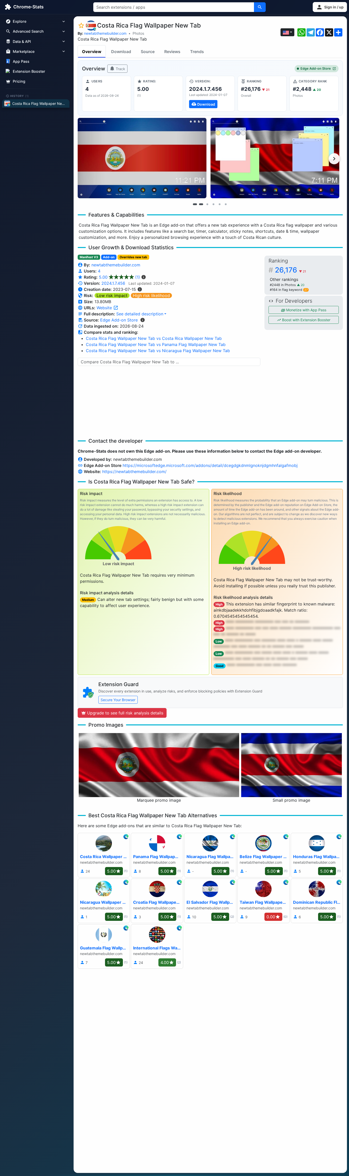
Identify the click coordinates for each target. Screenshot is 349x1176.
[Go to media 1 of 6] (195, 204)
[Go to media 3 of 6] (207, 204)
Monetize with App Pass (305, 310)
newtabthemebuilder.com (105, 33)
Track (120, 69)
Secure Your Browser (118, 700)
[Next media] (334, 158)
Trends (197, 51)
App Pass (21, 61)
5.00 (119, 277)
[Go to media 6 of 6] (226, 204)
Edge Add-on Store (315, 68)
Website (105, 307)
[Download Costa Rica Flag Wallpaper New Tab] (210, 93)
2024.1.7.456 (113, 283)
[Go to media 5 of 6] (219, 204)
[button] (330, 7)
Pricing (19, 81)
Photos (138, 33)
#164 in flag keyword (289, 290)
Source (148, 51)
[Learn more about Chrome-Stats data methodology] (142, 320)
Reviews (172, 51)
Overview (91, 51)
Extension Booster (29, 71)
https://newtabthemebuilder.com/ (134, 471)
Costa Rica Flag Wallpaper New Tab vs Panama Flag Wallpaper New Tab (156, 344)
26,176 (290, 270)
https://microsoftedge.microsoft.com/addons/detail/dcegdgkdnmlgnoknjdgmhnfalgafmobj (210, 465)
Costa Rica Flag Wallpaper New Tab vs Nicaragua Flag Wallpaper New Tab (158, 350)
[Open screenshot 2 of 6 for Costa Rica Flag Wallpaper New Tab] (275, 158)
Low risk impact (112, 295)
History (19, 95)
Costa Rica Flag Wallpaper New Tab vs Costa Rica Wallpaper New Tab (154, 338)
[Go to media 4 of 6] (213, 204)
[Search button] (260, 7)
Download (121, 51)
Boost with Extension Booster (305, 320)
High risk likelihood (151, 295)
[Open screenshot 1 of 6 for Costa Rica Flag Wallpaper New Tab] (142, 158)
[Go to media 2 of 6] (201, 204)
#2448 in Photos (283, 285)
